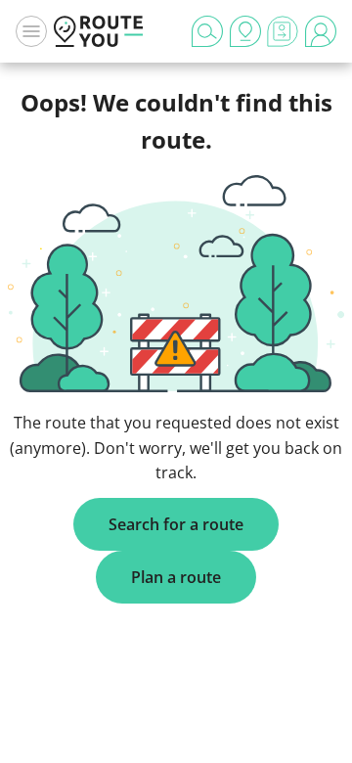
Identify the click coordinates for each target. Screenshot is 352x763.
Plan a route (176, 577)
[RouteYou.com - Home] (99, 31)
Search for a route (176, 524)
